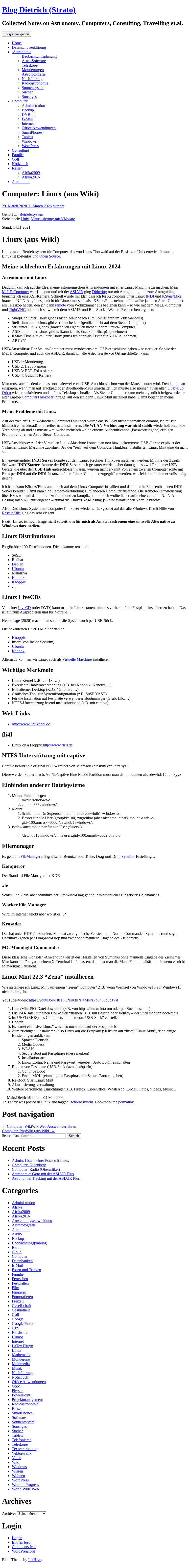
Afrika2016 (31, 177)
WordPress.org (23, 1551)
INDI (150, 296)
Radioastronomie (35, 83)
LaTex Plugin (22, 1346)
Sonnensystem (33, 88)
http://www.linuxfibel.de (31, 724)
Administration (33, 105)
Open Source (49, 256)
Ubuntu (18, 568)
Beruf (16, 1247)
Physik (17, 1391)
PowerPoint (21, 1395)
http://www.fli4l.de (57, 745)
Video (16, 1458)
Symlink (128, 856)
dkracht (58, 206)
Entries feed (21, 1542)
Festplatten (20, 1283)
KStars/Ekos (172, 296)
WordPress (30, 146)
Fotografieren (22, 1297)
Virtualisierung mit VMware (53, 219)
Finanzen (19, 1292)
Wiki (15, 1462)
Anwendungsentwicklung (32, 1220)
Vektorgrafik (21, 1453)
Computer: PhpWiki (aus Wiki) (28, 1131)
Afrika (17, 1207)
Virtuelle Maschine (77, 659)
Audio (17, 1234)
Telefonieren (21, 1440)
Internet (28, 123)
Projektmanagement (27, 1399)
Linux (45, 1102)
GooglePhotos (23, 1323)
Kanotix (18, 577)
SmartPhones (32, 132)
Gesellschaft (21, 1305)
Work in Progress (25, 1484)
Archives (9, 1513)
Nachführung (32, 79)
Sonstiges (29, 96)
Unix (25, 219)
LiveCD (24, 608)
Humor (17, 1337)
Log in (17, 1538)
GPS (15, 1328)
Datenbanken (22, 1261)
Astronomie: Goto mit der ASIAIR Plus (43, 1174)
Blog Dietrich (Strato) (39, 9)
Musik (17, 1368)
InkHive (34, 1560)
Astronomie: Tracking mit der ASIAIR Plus (46, 1178)
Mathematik (21, 1355)
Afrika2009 (31, 173)
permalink (126, 1102)
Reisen (17, 168)
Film (15, 1288)
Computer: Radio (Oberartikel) (36, 1169)
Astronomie (21, 52)
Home (17, 43)
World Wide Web (25, 1489)
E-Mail (27, 119)
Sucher (27, 92)
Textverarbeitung (25, 1449)
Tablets (27, 137)
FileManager (30, 856)
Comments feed (24, 1547)
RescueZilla (11, 513)
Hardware (19, 1332)
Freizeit (18, 1301)
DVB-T (28, 114)
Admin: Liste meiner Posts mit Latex (40, 1160)
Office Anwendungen (39, 128)
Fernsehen (20, 1279)
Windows (29, 141)
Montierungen (33, 70)
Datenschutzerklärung (29, 47)
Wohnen (18, 1476)
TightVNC (17, 309)
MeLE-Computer (15, 292)
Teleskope (30, 65)
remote (60, 305)
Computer (19, 101)
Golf (15, 159)
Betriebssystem (31, 214)
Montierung (21, 1359)
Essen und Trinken (26, 1270)
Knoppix (19, 582)
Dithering (99, 292)
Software (19, 1417)
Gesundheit (21, 1310)
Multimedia (21, 1364)
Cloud (17, 1252)
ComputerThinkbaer (37, 397)
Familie (18, 155)
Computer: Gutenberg (29, 1165)
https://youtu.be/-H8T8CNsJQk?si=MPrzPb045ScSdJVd (73, 1000)
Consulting (20, 150)
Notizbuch (20, 164)
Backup (28, 110)
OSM (16, 1386)
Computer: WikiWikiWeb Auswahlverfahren (39, 1126)
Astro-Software (34, 61)
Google (18, 1319)
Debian (17, 564)
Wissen (17, 1471)
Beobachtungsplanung (39, 56)
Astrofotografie (34, 74)
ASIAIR (76, 292)
